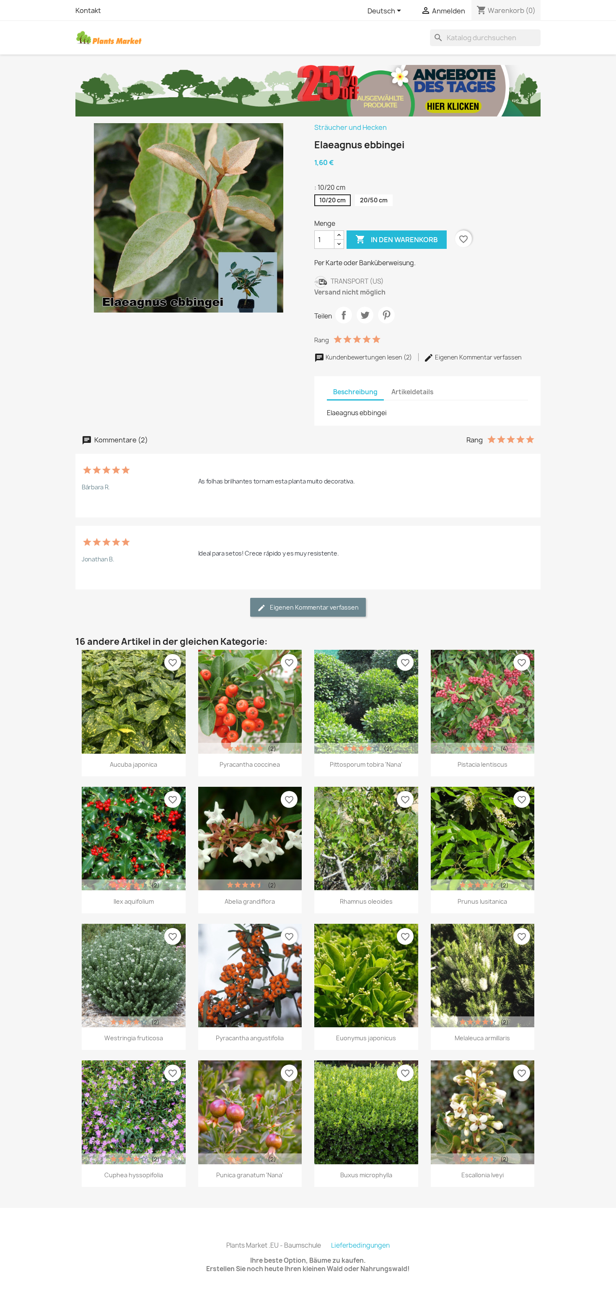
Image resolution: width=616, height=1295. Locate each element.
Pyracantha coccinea (250, 764)
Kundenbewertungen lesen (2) (368, 357)
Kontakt (88, 10)
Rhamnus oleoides (366, 901)
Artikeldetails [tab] (412, 392)
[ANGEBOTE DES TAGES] (308, 90)
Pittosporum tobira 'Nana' (366, 764)
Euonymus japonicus (366, 1038)
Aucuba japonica (133, 764)
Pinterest (386, 315)
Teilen (343, 315)
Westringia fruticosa (133, 1038)
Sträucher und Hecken (350, 127)
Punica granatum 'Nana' (249, 1175)
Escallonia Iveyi (482, 1175)
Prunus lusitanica (482, 901)
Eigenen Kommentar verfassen (478, 357)
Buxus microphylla (366, 1175)
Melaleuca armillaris (482, 1038)
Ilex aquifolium (134, 901)
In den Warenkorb (396, 239)
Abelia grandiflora (250, 901)
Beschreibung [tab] (355, 392)
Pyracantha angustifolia (250, 1038)
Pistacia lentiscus (482, 764)
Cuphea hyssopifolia (133, 1175)
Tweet (365, 315)
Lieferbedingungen (360, 1245)
